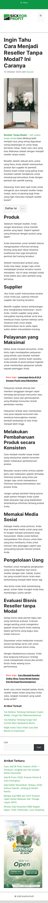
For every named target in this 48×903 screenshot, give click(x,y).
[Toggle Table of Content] (21, 208)
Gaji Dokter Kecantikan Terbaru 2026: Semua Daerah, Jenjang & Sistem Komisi (23, 788)
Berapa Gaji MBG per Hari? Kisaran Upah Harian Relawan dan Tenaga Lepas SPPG (22, 799)
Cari (6, 742)
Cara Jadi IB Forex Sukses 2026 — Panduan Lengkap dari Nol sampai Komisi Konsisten (21, 769)
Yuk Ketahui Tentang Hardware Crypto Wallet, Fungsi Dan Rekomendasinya (23, 714)
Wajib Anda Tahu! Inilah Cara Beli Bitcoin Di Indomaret (21, 729)
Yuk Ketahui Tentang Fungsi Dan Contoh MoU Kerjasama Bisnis (20, 721)
